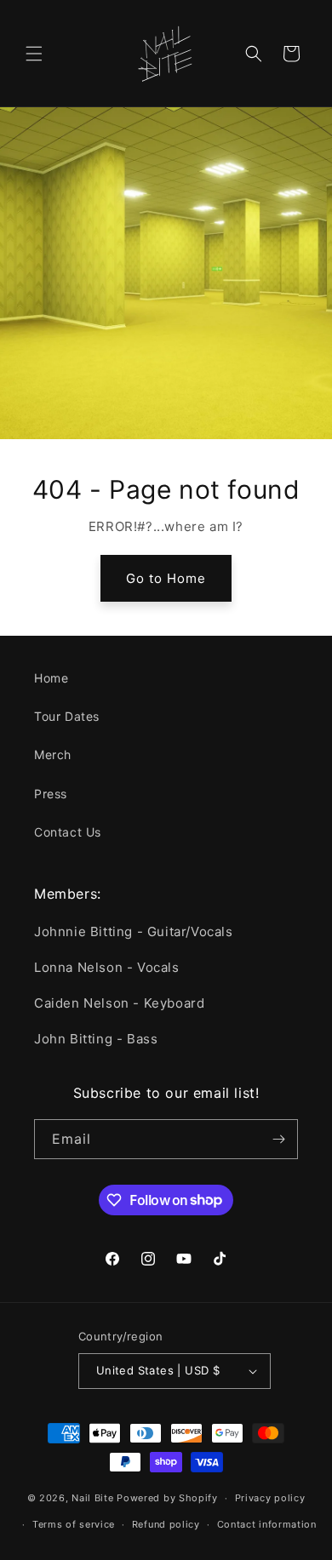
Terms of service (73, 1524)
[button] (34, 53)
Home (51, 678)
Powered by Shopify (167, 1498)
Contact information (267, 1524)
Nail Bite (92, 1498)
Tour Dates (67, 716)
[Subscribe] (278, 1139)
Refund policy (166, 1524)
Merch (53, 754)
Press (50, 793)
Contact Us (67, 832)
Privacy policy (270, 1498)
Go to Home (166, 578)
